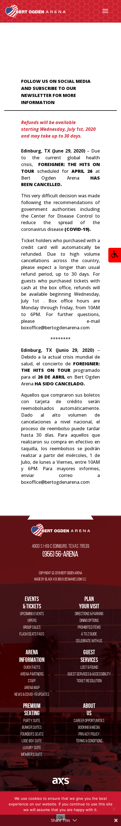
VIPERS (32, 620)
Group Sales (32, 627)
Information (31, 656)
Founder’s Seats (32, 734)
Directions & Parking (89, 613)
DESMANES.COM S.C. (75, 579)
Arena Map (32, 687)
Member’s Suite (31, 754)
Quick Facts (32, 667)
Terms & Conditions (89, 740)
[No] (114, 809)
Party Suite (31, 720)
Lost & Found (89, 667)
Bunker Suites (32, 727)
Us (89, 709)
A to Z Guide (89, 633)
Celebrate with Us (89, 640)
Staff (32, 680)
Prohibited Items (89, 627)
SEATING (32, 709)
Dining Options (89, 620)
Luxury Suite (32, 747)
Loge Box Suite (32, 740)
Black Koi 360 (53, 579)
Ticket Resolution (89, 680)
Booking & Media (89, 727)
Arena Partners (32, 674)
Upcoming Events (32, 613)
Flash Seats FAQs (31, 633)
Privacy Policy (89, 734)
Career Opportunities (89, 720)
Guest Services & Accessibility (89, 674)
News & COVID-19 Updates (31, 694)
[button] (114, 255)
